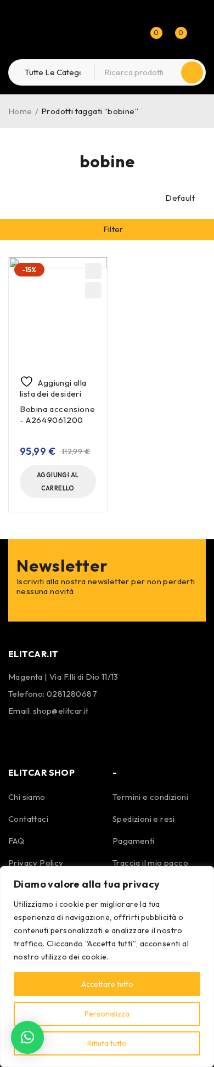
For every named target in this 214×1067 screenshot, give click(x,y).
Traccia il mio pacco (150, 862)
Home (20, 111)
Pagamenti (133, 840)
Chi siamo (27, 797)
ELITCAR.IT (33, 653)
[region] (107, 966)
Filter (113, 229)
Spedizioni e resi (143, 819)
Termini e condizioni (150, 797)
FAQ (16, 840)
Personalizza (107, 1014)
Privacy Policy (36, 862)
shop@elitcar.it (61, 710)
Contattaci (28, 819)
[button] (58, 481)
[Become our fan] (19, 737)
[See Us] (48, 737)
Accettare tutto (107, 984)
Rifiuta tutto (107, 1043)
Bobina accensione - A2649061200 (57, 414)
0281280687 (72, 693)
